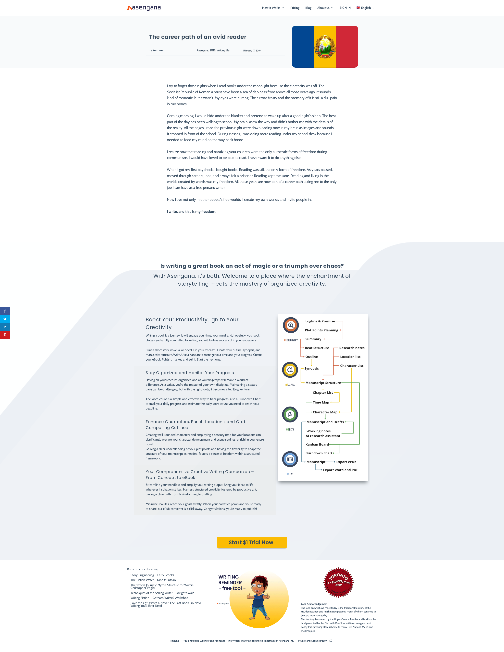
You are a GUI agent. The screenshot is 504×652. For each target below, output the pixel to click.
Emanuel (159, 50)
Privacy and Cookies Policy (312, 640)
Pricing (294, 8)
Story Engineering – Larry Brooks (152, 575)
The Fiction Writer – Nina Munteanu (154, 580)
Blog (308, 8)
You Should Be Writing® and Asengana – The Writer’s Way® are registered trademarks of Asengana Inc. (238, 640)
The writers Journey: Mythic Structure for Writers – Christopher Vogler (163, 586)
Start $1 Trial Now (251, 542)
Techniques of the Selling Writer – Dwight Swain (162, 593)
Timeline (174, 640)
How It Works (271, 8)
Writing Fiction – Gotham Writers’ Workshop (159, 598)
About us (323, 8)
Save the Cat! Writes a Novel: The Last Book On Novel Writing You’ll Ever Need (166, 604)
